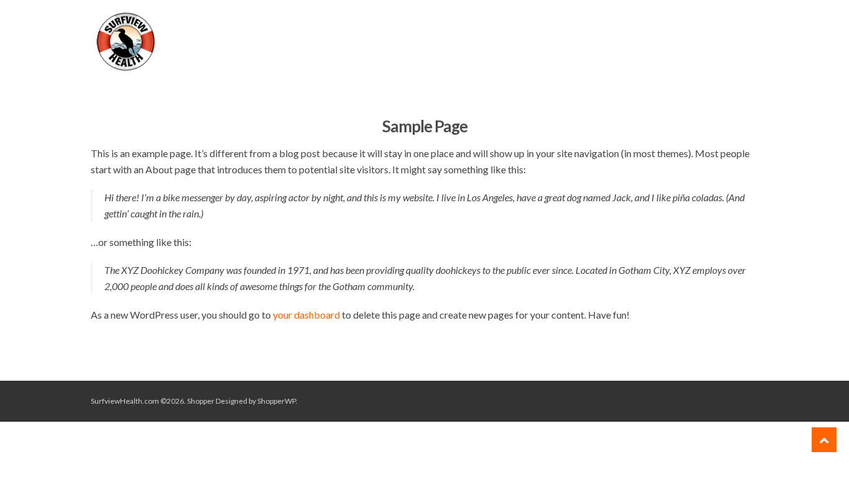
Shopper (200, 401)
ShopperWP (276, 401)
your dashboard (306, 314)
